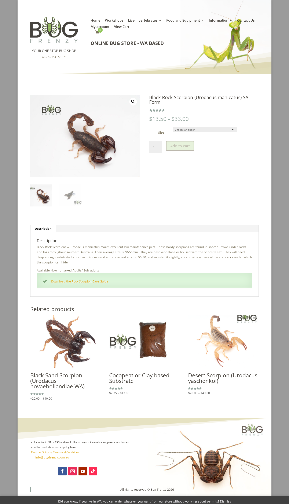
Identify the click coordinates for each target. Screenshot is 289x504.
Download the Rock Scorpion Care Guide (79, 281)
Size (161, 132)
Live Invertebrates (142, 21)
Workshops (114, 21)
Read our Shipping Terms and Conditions (55, 452)
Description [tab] (43, 229)
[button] (133, 101)
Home (95, 21)
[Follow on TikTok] (93, 471)
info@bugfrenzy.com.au (51, 457)
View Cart (121, 27)
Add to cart (180, 145)
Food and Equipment (183, 21)
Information (218, 21)
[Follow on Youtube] (82, 471)
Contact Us (246, 21)
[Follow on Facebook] (62, 471)
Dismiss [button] (225, 501)
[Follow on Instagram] (72, 471)
